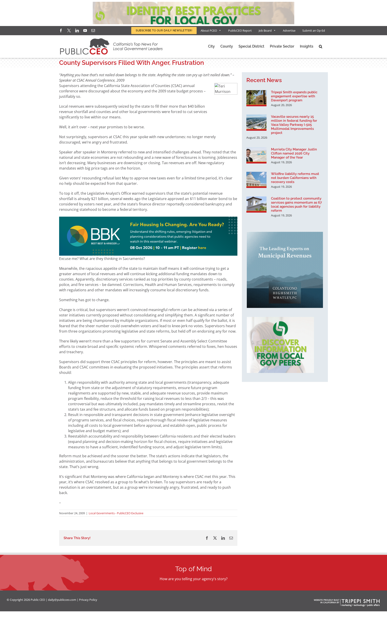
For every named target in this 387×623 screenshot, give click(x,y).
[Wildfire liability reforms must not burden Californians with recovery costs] (256, 180)
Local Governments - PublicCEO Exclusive (116, 513)
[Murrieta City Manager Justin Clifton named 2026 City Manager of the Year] (256, 155)
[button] (320, 46)
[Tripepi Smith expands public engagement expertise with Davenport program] (256, 98)
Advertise (289, 30)
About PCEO (209, 30)
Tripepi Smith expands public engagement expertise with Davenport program (294, 96)
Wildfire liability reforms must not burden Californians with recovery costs (295, 178)
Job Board (265, 30)
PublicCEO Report (240, 30)
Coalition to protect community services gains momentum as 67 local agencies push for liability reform (296, 204)
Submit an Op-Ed (313, 30)
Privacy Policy (88, 600)
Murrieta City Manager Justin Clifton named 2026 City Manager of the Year (294, 153)
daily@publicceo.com (62, 600)
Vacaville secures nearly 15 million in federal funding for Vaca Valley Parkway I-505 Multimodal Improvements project (294, 125)
